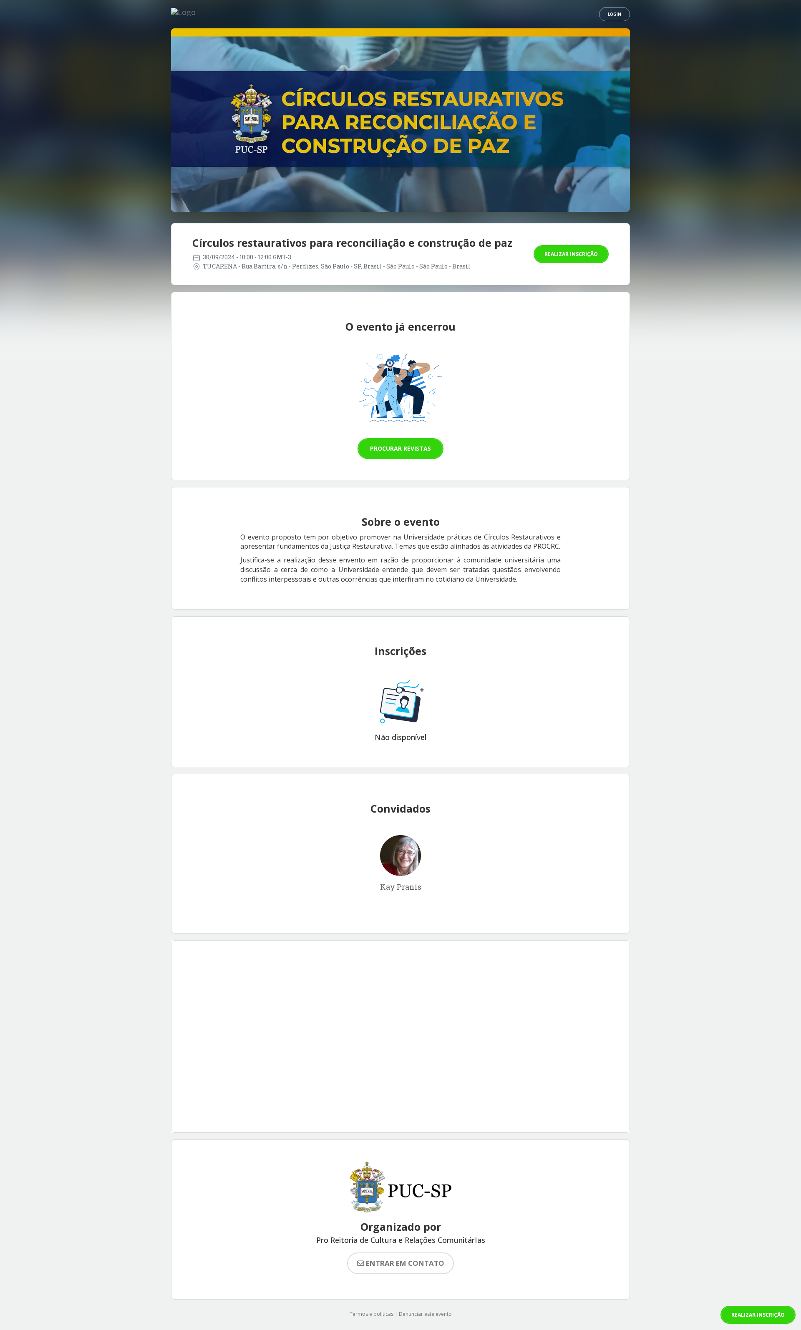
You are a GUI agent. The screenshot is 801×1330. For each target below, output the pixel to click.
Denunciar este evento (425, 1313)
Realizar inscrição (571, 254)
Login (614, 14)
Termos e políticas (371, 1313)
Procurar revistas (400, 448)
